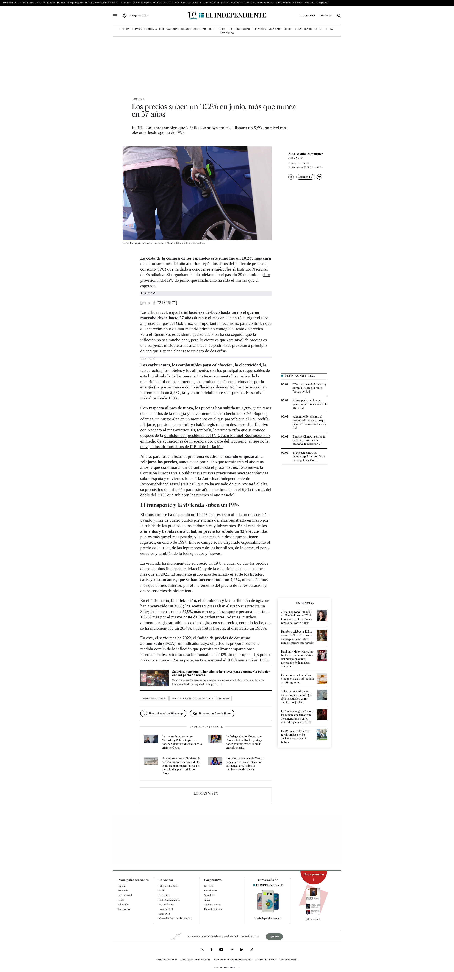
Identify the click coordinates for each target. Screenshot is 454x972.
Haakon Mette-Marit (246, 2)
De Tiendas (327, 28)
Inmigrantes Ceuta (226, 2)
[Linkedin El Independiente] (241, 949)
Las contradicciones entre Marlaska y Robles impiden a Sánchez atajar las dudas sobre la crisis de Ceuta (182, 742)
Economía (150, 28)
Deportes (225, 28)
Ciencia (186, 28)
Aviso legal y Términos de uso (195, 959)
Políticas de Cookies (266, 959)
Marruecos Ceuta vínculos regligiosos (311, 2)
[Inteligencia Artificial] (268, 911)
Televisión (259, 28)
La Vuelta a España (141, 2)
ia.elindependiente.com (267, 918)
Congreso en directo (46, 2)
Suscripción (210, 890)
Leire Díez (164, 913)
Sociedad (199, 28)
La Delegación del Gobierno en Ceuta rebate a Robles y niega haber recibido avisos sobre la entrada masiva (244, 742)
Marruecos (210, 2)
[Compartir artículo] (291, 177)
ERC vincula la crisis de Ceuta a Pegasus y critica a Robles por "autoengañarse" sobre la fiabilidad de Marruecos (245, 764)
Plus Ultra (164, 895)
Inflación (223, 698)
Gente (212, 28)
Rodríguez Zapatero (169, 899)
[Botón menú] (115, 15)
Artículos (227, 33)
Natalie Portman (283, 2)
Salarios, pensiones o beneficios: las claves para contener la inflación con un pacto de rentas (221, 673)
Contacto (208, 885)
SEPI (161, 890)
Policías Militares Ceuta (192, 2)
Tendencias (242, 28)
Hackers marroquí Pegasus (70, 2)
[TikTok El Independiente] (251, 950)
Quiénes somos (212, 904)
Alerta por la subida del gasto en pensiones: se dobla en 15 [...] (310, 404)
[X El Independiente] (202, 949)
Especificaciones (213, 909)
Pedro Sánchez (166, 904)
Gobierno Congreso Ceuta (166, 2)
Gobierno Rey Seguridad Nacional (102, 2)
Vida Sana (275, 28)
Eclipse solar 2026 (168, 885)
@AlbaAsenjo (295, 158)
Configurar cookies (289, 959)
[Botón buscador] (339, 16)
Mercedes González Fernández (175, 918)
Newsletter (210, 895)
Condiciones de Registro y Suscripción (233, 959)
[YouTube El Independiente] (221, 949)
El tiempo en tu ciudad (138, 15)
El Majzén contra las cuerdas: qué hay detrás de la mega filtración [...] (309, 456)
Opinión (125, 28)
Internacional (169, 28)
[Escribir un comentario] (319, 177)
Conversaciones (306, 28)
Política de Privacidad (166, 959)
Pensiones (125, 2)
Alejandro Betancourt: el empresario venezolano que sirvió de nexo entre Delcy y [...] (309, 422)
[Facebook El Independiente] (211, 949)
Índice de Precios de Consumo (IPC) (192, 698)
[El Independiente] (227, 15)
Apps (207, 899)
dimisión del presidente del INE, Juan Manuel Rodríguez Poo (217, 435)
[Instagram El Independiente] (232, 949)
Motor (288, 28)
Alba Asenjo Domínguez (305, 153)
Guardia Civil (166, 909)
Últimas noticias (26, 2)
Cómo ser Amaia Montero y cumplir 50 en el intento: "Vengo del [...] (309, 388)
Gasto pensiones (265, 2)
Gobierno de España (154, 698)
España (137, 28)
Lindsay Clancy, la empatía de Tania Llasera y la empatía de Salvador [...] (309, 440)
